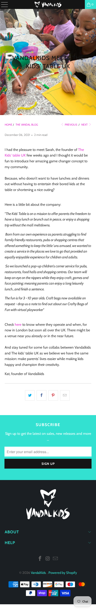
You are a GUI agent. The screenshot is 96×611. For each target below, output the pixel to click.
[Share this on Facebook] (41, 395)
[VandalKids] (48, 4)
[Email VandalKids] (55, 559)
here (18, 324)
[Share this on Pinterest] (53, 395)
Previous (70, 124)
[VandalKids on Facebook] (40, 559)
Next (84, 124)
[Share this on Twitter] (30, 395)
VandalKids (38, 573)
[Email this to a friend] (65, 395)
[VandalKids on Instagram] (47, 559)
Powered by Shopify (62, 573)
